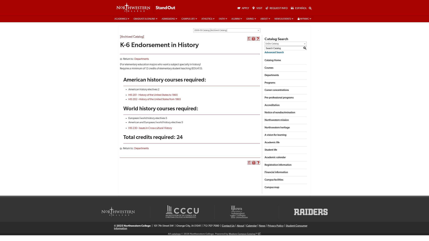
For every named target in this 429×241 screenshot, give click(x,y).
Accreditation (272, 105)
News (262, 226)
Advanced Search (274, 52)
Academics (120, 19)
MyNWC (304, 19)
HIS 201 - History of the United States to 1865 (153, 95)
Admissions (168, 19)
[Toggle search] (310, 8)
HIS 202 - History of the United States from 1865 (154, 99)
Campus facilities (274, 180)
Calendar (251, 226)
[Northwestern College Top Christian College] (145, 8)
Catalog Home (273, 60)
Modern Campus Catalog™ (243, 234)
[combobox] (226, 30)
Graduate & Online (144, 19)
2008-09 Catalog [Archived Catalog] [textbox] (210, 30)
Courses (269, 68)
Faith (222, 19)
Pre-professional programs (279, 98)
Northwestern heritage (277, 128)
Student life (271, 150)
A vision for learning (275, 135)
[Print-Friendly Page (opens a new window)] (253, 39)
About (264, 19)
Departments (141, 59)
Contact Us (228, 226)
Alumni (235, 19)
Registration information (278, 165)
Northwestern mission (277, 120)
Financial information (276, 172)
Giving (250, 19)
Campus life (188, 19)
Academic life (272, 142)
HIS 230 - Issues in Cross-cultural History (150, 128)
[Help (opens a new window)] (258, 39)
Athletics (206, 19)
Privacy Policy (276, 226)
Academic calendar (275, 157)
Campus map (272, 187)
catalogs (176, 234)
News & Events (282, 19)
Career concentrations (277, 90)
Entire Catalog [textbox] (272, 44)
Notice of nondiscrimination (280, 112)
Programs (270, 83)
